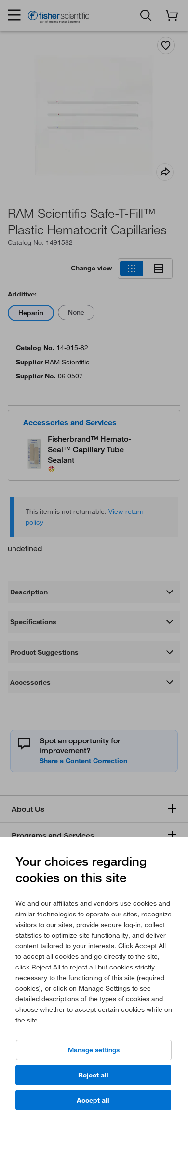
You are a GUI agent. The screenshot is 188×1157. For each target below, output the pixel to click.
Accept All (93, 1100)
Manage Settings (94, 1050)
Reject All (93, 1075)
